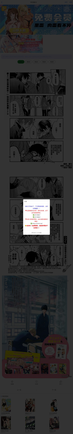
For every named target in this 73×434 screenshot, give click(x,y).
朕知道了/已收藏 (36, 233)
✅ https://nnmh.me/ (36, 223)
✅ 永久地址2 (36, 217)
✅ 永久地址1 (36, 215)
